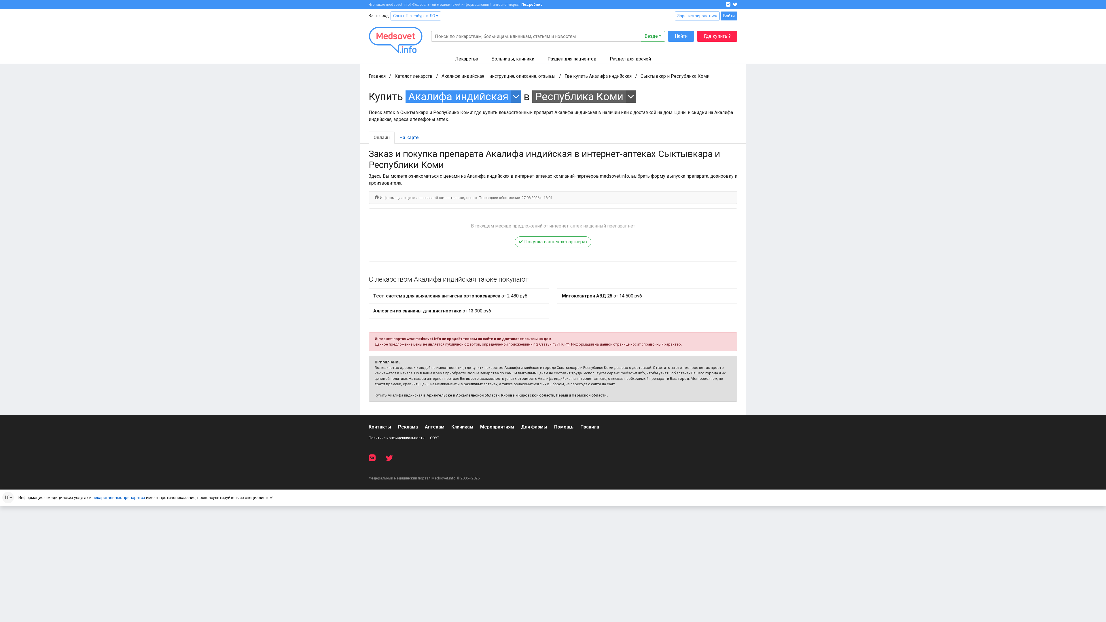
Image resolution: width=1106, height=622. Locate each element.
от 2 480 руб (450, 296)
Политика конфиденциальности (397, 438)
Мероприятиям (497, 427)
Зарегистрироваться (697, 16)
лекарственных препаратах (118, 497)
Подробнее (532, 5)
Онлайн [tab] (382, 137)
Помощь (563, 427)
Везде (651, 36)
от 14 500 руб (602, 296)
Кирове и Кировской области (527, 395)
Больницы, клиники (512, 59)
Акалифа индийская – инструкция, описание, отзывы (499, 76)
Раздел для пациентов (572, 59)
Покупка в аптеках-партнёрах (555, 241)
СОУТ (434, 438)
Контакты (380, 427)
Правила (589, 427)
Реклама (408, 427)
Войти (729, 16)
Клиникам (462, 427)
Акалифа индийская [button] (458, 96)
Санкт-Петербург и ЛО (414, 16)
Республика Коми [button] (579, 96)
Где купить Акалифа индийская (598, 76)
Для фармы (534, 427)
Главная (377, 76)
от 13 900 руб (432, 311)
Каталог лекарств (414, 76)
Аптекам (434, 427)
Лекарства (466, 59)
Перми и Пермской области (581, 395)
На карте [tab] (408, 137)
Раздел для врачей (630, 59)
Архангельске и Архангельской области (463, 395)
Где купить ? (717, 36)
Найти (681, 36)
